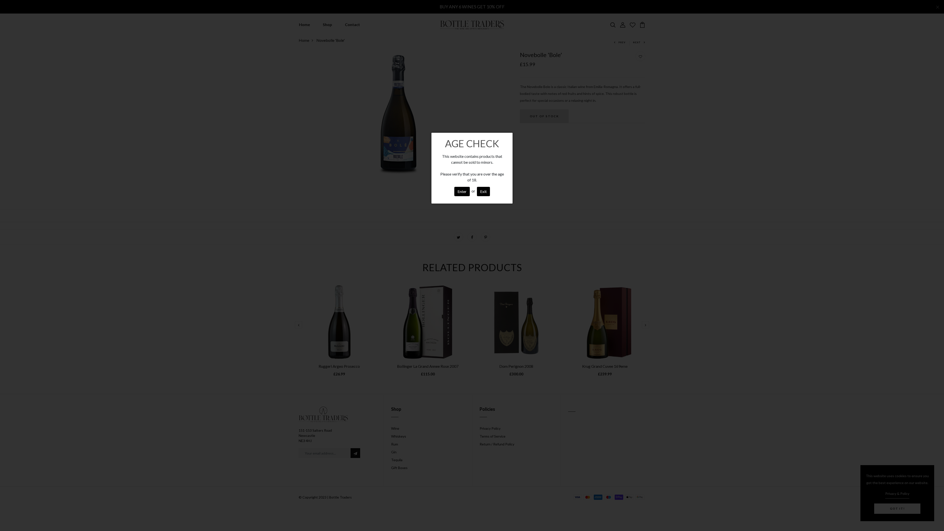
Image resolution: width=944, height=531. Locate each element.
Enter (462, 191)
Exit (483, 191)
